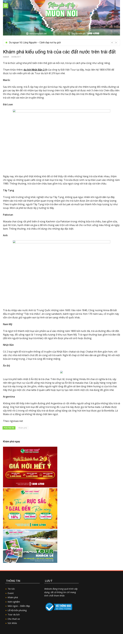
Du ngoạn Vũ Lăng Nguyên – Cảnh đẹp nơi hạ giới (35, 42)
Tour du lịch (14, 614)
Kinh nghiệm (14, 601)
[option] (63, 42)
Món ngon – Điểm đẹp (19, 605)
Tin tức (11, 588)
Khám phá (22, 428)
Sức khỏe (12, 623)
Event (11, 593)
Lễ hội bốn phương (17, 610)
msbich (6, 57)
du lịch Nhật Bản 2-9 (35, 69)
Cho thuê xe (14, 618)
